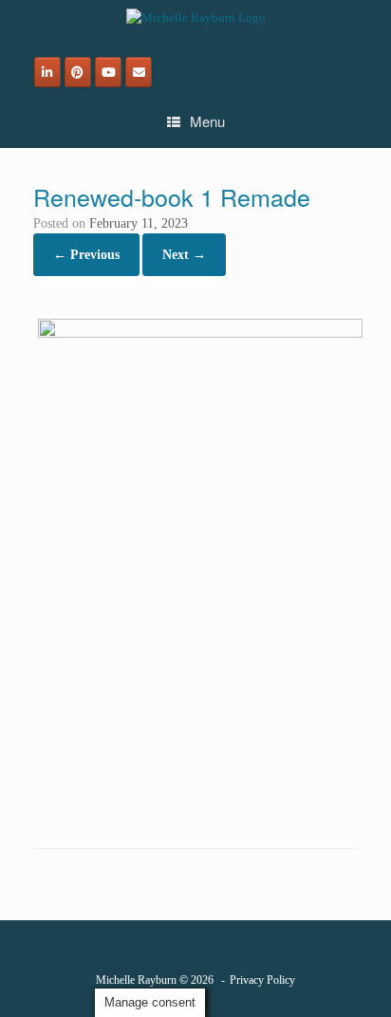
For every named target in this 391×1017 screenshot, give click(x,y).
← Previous (86, 255)
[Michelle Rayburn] (195, 18)
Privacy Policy (262, 980)
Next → (184, 255)
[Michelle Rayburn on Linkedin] (47, 72)
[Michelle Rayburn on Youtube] (108, 72)
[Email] (138, 72)
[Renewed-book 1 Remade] (200, 333)
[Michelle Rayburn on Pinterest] (78, 72)
